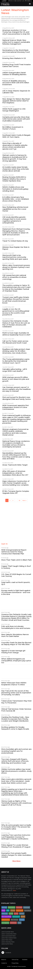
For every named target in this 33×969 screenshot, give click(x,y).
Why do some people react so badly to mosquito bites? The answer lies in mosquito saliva (16, 827)
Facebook (8, 952)
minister (21, 913)
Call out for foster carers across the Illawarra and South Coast (15, 342)
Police (3, 910)
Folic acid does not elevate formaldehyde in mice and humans (15, 627)
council (11, 913)
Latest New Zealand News (8, 938)
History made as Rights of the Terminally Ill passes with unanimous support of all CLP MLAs (16, 803)
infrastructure (6, 919)
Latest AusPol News (7, 944)
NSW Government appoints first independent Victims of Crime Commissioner (15, 407)
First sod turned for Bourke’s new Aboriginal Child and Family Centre (16, 398)
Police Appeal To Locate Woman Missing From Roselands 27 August (15, 846)
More (14, 890)
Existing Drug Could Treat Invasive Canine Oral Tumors (16, 65)
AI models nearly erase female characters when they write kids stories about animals (15, 169)
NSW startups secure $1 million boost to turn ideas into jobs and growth (15, 379)
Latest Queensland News (8, 936)
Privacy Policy (15, 963)
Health (23, 916)
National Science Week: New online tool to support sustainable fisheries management (16, 42)
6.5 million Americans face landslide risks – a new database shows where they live (15, 199)
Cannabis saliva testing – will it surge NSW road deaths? (14, 370)
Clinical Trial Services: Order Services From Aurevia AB (16, 710)
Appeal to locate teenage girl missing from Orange (13, 652)
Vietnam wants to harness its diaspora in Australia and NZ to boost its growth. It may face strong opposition (14, 158)
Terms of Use (15, 959)
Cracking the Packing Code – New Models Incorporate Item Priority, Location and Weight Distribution (15, 719)
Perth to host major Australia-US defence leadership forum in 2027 (16, 334)
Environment (16, 916)
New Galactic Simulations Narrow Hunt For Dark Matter (15, 635)
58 (19, 500)
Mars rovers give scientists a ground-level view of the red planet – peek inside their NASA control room (16, 781)
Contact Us (4, 963)
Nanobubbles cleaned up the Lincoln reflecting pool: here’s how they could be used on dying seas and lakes (16, 456)
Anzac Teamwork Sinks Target (15, 465)
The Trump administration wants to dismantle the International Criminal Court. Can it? (15, 361)
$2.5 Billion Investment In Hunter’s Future (12, 128)
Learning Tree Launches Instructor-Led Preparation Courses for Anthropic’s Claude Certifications (16, 837)
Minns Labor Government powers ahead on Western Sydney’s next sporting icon (16, 267)
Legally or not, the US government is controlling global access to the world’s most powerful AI (15, 312)
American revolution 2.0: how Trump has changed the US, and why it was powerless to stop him (16, 32)
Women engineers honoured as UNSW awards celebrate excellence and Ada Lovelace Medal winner (15, 432)
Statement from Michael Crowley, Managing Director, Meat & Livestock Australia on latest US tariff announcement (16, 232)
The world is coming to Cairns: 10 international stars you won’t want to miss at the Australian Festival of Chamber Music (16, 288)
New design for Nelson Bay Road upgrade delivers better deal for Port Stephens (16, 101)
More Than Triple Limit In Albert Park (16, 560)
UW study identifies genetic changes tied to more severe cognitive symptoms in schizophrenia (14, 220)
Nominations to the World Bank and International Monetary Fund (16, 51)
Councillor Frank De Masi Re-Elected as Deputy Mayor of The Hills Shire (16, 644)
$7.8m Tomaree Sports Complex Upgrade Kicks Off (15, 492)
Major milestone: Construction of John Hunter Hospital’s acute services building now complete (15, 483)
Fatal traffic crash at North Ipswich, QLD (15, 583)
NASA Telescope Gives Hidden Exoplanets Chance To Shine (13, 684)
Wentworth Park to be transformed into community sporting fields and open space (15, 257)
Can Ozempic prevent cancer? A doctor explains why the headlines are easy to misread (16, 389)
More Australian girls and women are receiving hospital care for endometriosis (16, 751)
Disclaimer (24, 959)
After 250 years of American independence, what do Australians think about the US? (15, 473)
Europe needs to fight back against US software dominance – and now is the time (15, 592)
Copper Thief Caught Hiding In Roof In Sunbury (16, 567)
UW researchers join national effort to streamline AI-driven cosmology (14, 277)
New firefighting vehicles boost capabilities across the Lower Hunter (15, 209)
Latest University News (7, 942)
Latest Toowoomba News (8, 934)
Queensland (27, 910)
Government (11, 907)
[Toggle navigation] (30, 4)
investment (13, 923)
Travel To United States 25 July (15, 241)
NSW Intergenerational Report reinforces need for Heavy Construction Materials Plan (13, 552)
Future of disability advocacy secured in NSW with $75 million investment (15, 83)
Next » (24, 500)
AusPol (16, 913)
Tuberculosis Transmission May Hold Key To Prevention (16, 702)
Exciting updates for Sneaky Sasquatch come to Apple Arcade (15, 728)
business (22, 919)
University (4, 913)
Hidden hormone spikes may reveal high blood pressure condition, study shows (16, 771)
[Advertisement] (16, 523)
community (26, 907)
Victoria (13, 910)
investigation (5, 923)
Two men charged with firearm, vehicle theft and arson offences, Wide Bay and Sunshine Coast (15, 761)
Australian (19, 907)
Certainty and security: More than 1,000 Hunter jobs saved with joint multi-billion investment (16, 119)
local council (19, 910)
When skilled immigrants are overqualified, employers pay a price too (16, 661)
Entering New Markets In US (14, 58)
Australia (4, 907)
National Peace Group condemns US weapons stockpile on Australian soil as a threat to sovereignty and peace (16, 444)
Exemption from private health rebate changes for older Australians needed (16, 855)
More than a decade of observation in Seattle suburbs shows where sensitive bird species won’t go (14, 146)
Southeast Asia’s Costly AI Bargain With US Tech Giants (16, 136)
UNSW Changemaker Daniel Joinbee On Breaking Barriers (14, 74)
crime (19, 923)
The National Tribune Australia (18, 966)
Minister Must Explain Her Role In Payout (15, 248)
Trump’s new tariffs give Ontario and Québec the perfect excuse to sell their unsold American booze (15, 300)
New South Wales (6, 916)
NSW (8, 910)
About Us (3, 959)
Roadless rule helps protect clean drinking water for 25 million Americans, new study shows (16, 351)
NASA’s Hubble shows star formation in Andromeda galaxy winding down (15, 189)
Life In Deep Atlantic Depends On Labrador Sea (16, 92)
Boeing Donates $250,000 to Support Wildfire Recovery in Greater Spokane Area (14, 179)
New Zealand (14, 919)
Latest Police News (6, 940)
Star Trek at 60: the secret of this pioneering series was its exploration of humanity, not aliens (16, 693)
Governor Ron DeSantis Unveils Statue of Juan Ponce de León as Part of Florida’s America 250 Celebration (16, 324)
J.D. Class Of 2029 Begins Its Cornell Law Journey (16, 575)
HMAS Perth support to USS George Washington (13, 110)
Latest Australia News (7, 932)
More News (16, 861)
